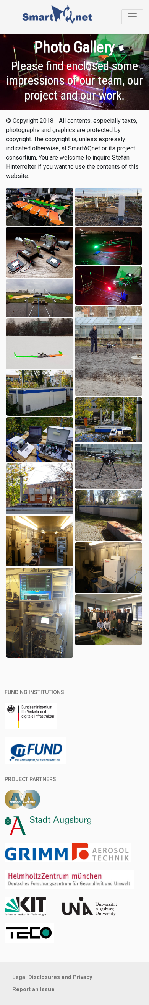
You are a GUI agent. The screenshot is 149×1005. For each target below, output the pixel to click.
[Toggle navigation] (132, 16)
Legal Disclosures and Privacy (52, 977)
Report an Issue (33, 989)
